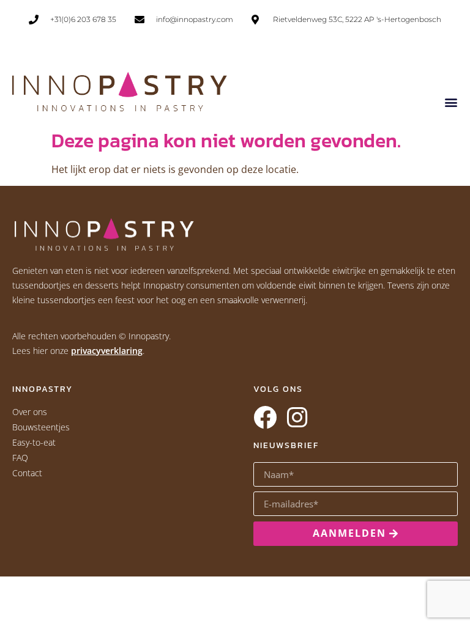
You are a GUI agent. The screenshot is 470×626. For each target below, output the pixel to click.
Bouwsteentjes (41, 427)
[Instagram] (296, 417)
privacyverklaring (107, 350)
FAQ (20, 457)
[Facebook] (265, 417)
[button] (451, 102)
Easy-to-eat (34, 442)
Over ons (29, 412)
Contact (27, 473)
